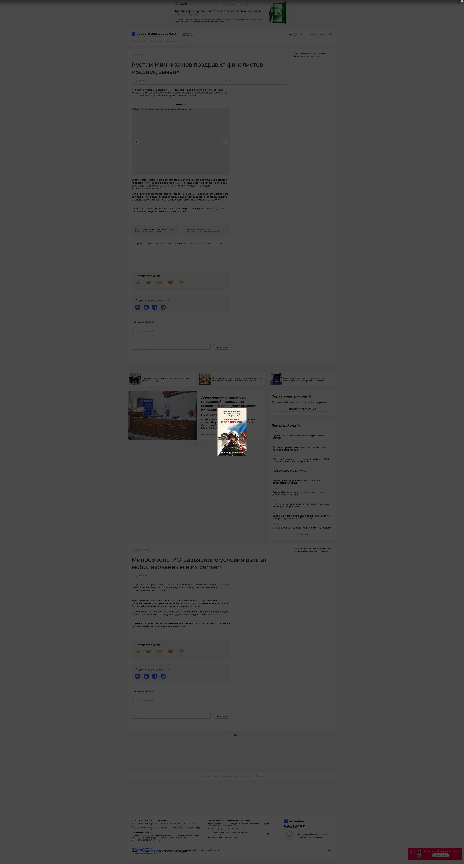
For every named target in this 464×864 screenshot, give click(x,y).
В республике (141, 549)
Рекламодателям (153, 41)
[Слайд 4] (201, 443)
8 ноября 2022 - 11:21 (139, 81)
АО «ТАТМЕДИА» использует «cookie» (147, 850)
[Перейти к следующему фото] (225, 142)
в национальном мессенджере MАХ (204, 231)
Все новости (302, 534)
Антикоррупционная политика (144, 848)
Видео (215, 776)
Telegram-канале (145, 231)
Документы (246, 776)
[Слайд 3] (196, 443)
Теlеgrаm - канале (194, 243)
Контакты (171, 41)
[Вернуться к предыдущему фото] (137, 142)
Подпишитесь (441, 855)
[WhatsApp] (163, 307)
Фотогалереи (230, 776)
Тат (302, 34)
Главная (136, 41)
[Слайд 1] (187, 443)
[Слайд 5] (205, 443)
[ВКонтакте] (137, 307)
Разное (260, 776)
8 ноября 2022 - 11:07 (139, 576)
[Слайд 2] (192, 443)
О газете (184, 41)
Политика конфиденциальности (145, 853)
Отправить (222, 347)
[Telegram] (154, 307)
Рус (291, 34)
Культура (139, 54)
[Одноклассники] (146, 307)
